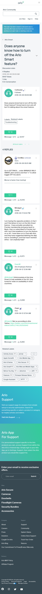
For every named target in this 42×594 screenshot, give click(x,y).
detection (23, 371)
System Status (26, 532)
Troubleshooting (11, 122)
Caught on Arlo (7, 540)
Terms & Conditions (16, 581)
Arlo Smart (9, 40)
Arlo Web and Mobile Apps (25, 366)
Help (36, 19)
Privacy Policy (5, 581)
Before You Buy (9, 371)
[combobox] (21, 14)
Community (25, 528)
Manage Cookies (22, 583)
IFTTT (23, 379)
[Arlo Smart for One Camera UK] (25, 144)
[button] (36, 90)
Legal (25, 581)
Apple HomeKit (9, 358)
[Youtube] (21, 589)
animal (21, 354)
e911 (33, 371)
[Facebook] (2, 589)
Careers (4, 528)
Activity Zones (8, 354)
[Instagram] (9, 589)
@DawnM (8, 321)
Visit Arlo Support (8, 417)
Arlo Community (9, 10)
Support (24, 524)
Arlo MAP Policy (7, 560)
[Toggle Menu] (39, 2)
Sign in (30, 19)
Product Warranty (27, 547)
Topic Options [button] (36, 56)
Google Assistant (9, 379)
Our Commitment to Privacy (11, 547)
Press (3, 532)
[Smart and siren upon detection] (28, 144)
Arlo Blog (4, 543)
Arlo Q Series (8, 362)
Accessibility (32, 581)
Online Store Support (28, 536)
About (3, 524)
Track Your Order (27, 540)
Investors (4, 536)
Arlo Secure (22, 362)
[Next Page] (35, 353)
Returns (24, 543)
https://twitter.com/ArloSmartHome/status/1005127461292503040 (21, 324)
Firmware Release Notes (23, 375)
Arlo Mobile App (24, 358)
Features (6, 375)
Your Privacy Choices (7, 583)
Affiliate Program (7, 564)
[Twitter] (15, 589)
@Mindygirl (8, 277)
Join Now (22, 19)
